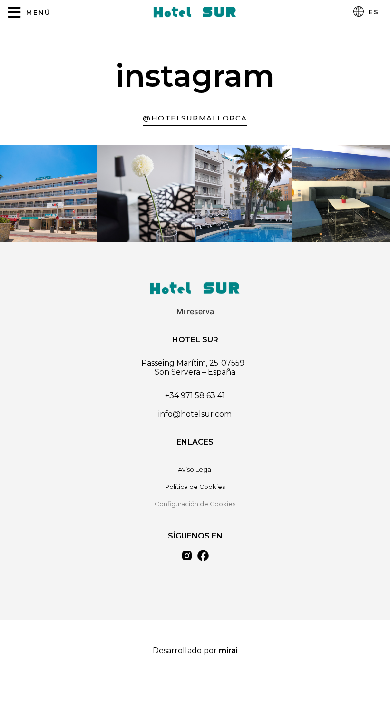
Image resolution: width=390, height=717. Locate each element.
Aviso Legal (195, 469)
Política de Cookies (195, 486)
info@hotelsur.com (195, 413)
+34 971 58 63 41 (195, 395)
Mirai (228, 650)
